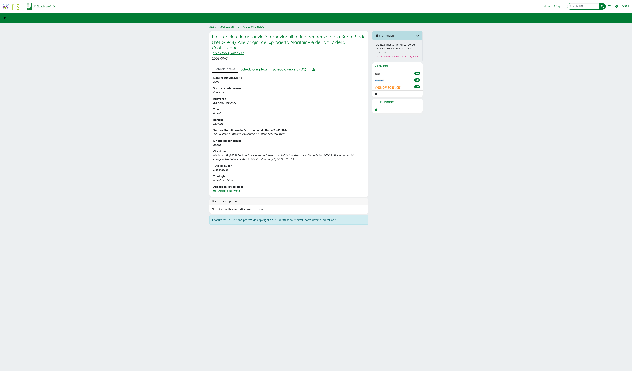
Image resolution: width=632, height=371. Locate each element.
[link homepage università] (41, 6)
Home (547, 6)
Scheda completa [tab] (254, 69)
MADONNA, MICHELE (228, 53)
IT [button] (609, 6)
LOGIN (624, 6)
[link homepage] (12, 6)
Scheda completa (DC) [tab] (289, 69)
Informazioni (386, 35)
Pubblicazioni (226, 26)
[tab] (313, 69)
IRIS (211, 26)
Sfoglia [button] (558, 6)
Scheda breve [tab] (225, 69)
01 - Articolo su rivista (251, 26)
